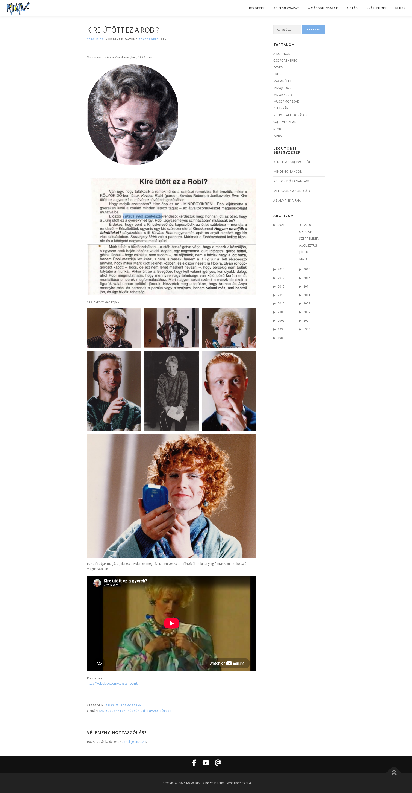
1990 (306, 329)
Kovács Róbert (159, 711)
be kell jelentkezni (134, 742)
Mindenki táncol (287, 171)
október (306, 232)
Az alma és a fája (287, 200)
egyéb (278, 67)
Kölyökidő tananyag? (291, 181)
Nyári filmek (377, 8)
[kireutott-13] (171, 328)
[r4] (114, 391)
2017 (281, 278)
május (304, 259)
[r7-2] (171, 391)
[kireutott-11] (114, 328)
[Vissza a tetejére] (393, 772)
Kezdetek (257, 8)
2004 (306, 320)
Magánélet (282, 81)
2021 (281, 225)
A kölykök (281, 54)
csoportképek (285, 60)
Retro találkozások (290, 115)
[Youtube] (206, 763)
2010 (281, 303)
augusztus (308, 245)
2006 (281, 320)
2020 (307, 225)
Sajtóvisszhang (286, 122)
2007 (306, 312)
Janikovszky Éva (112, 711)
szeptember (309, 238)
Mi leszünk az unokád (291, 191)
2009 (306, 303)
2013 (281, 295)
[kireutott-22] (229, 328)
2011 (306, 295)
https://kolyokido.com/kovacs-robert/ (112, 683)
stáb (277, 129)
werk (277, 136)
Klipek (400, 8)
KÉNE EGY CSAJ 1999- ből (292, 162)
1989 (281, 338)
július (304, 252)
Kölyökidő (136, 711)
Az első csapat (286, 8)
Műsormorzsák (128, 705)
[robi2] (171, 496)
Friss (110, 705)
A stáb (352, 8)
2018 (306, 269)
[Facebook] (194, 763)
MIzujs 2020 (282, 88)
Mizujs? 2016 (283, 95)
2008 (281, 312)
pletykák (280, 108)
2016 (306, 278)
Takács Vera (149, 39)
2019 (281, 269)
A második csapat (323, 8)
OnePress (210, 783)
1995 (281, 329)
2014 (306, 286)
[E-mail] (218, 763)
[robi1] (229, 391)
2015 (281, 286)
